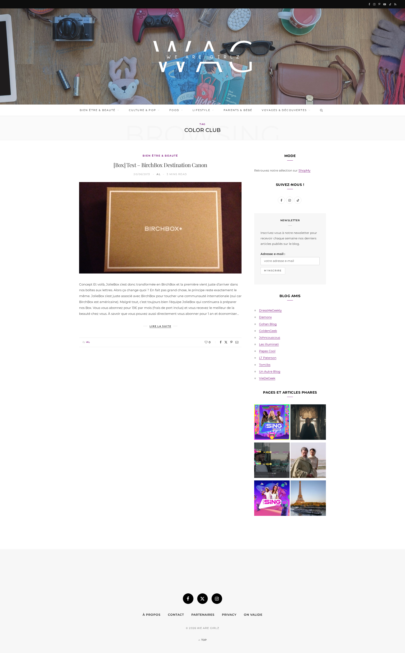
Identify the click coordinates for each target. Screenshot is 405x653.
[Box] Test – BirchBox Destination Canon (160, 165)
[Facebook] (220, 342)
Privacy (229, 615)
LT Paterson (267, 358)
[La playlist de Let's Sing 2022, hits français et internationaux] (272, 461)
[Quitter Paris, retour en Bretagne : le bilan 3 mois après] (308, 499)
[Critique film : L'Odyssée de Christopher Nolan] (308, 461)
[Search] (320, 110)
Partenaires (203, 615)
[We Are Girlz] (202, 56)
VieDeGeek (267, 378)
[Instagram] (217, 598)
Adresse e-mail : (273, 254)
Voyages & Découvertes (284, 110)
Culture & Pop (142, 110)
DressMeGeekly (270, 310)
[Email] (236, 342)
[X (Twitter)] (202, 598)
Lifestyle (201, 110)
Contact (176, 615)
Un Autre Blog (269, 371)
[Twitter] (225, 342)
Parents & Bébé (238, 110)
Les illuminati (269, 344)
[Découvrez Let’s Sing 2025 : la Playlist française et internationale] (272, 499)
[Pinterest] (231, 342)
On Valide (253, 615)
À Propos (152, 615)
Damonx (265, 317)
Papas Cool (267, 351)
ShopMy (304, 170)
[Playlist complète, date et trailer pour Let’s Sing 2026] (272, 422)
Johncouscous (269, 337)
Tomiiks (264, 365)
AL (159, 174)
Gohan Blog (268, 324)
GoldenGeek (268, 331)
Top (204, 639)
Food (174, 110)
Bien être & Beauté (98, 110)
